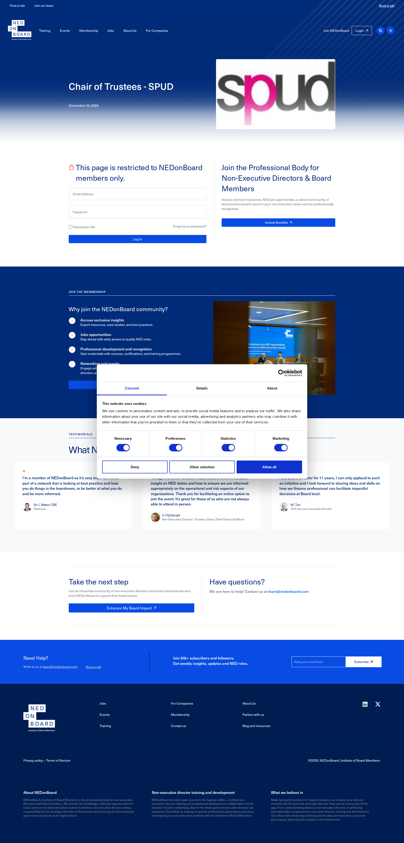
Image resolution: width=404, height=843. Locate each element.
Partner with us (253, 714)
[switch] (175, 447)
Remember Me (84, 227)
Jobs (110, 30)
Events (65, 30)
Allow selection (202, 467)
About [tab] (272, 388)
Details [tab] (202, 388)
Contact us (178, 725)
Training (44, 30)
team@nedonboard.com (288, 591)
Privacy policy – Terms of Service (46, 760)
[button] (380, 30)
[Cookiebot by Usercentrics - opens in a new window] (281, 372)
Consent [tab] (132, 388)
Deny (135, 467)
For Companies (157, 30)
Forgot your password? (189, 226)
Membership (88, 30)
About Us (130, 30)
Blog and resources (256, 725)
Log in (137, 239)
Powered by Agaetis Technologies (202, 838)
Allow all (269, 467)
